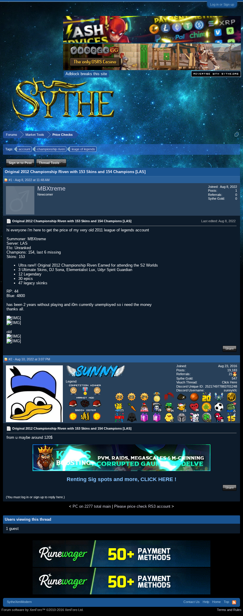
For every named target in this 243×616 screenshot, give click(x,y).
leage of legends (83, 149)
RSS (234, 602)
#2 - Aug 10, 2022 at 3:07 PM (29, 359)
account (24, 149)
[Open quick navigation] (237, 134)
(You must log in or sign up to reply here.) (35, 497)
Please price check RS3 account (142, 506)
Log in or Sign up (222, 4)
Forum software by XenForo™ (42, 610)
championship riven (51, 149)
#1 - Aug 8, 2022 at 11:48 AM (29, 180)
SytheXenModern (19, 602)
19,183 (232, 370)
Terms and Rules (229, 610)
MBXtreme (51, 188)
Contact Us (191, 602)
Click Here (229, 382)
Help (206, 602)
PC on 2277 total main (92, 506)
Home (216, 602)
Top (226, 602)
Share (229, 348)
